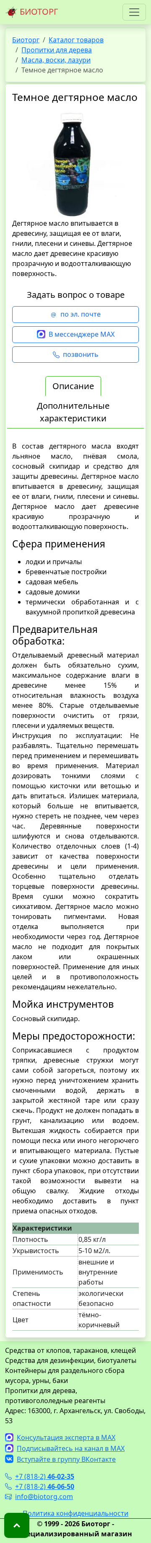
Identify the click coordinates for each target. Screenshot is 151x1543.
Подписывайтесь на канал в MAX (71, 1448)
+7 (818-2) (44, 1476)
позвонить (81, 354)
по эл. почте (80, 314)
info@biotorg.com (44, 1496)
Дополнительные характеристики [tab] (73, 412)
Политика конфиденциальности (75, 1513)
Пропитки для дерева (56, 49)
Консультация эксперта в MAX (66, 1437)
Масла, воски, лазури (56, 60)
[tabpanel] (75, 886)
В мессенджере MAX (82, 334)
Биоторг (25, 39)
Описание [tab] (73, 386)
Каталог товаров (76, 39)
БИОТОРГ (38, 11)
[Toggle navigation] (134, 12)
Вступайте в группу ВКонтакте (66, 1459)
